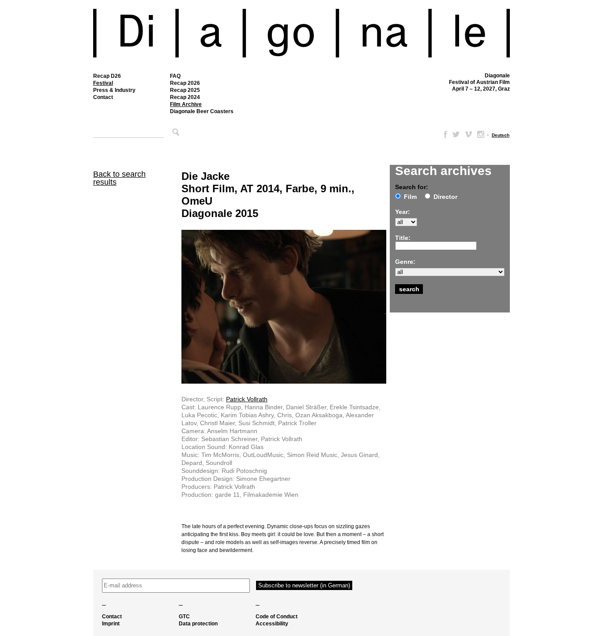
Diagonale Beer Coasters (202, 111)
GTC (184, 616)
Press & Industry (114, 90)
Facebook (443, 134)
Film (410, 196)
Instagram (480, 134)
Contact (103, 97)
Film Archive (186, 104)
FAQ (175, 76)
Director (445, 196)
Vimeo (468, 134)
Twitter (456, 134)
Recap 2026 (185, 83)
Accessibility (272, 624)
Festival (103, 83)
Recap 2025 (185, 90)
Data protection (198, 624)
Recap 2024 (185, 97)
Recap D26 (107, 76)
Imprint (111, 624)
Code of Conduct (277, 616)
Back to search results (119, 178)
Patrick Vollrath (247, 399)
